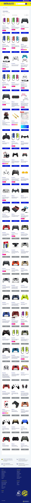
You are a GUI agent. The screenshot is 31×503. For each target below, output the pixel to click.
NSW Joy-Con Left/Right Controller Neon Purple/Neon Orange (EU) (5, 28)
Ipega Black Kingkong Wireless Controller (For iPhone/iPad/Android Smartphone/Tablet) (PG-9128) (6, 123)
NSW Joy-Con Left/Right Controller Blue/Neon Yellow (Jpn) (5, 46)
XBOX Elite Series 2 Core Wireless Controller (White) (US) (15, 394)
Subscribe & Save (26, 0)
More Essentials (19, 473)
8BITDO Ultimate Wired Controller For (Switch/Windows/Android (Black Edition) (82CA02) (5, 66)
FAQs (2, 485)
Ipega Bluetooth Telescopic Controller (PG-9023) (15, 197)
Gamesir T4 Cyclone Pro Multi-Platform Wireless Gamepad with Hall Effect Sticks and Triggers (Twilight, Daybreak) (25, 104)
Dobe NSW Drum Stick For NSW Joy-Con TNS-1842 (15, 123)
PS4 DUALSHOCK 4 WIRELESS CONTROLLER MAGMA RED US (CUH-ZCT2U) (15, 375)
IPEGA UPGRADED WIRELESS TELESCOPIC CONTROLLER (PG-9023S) (24, 144)
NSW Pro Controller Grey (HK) (6, 103)
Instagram (18, 484)
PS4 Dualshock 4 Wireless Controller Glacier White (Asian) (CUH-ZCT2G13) (15, 287)
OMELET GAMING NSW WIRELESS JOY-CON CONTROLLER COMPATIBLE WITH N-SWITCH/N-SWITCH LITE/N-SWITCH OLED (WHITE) (6, 376)
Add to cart (6, 90)
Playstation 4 (3, 474)
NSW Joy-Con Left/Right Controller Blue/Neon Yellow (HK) (15, 144)
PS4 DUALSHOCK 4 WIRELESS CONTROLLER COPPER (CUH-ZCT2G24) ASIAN (25, 411)
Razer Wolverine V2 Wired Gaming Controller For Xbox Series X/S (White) (5, 180)
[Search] (26, 4)
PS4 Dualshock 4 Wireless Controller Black (5, 304)
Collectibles (18, 472)
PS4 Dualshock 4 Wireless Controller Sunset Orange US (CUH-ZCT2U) (15, 270)
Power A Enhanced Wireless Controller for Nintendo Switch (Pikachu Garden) (24, 123)
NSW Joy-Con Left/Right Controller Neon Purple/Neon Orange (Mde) (24, 322)
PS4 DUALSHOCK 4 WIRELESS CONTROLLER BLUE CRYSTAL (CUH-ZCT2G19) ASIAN (15, 357)
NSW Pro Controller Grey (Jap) (24, 27)
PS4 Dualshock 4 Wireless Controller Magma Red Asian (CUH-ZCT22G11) (5, 235)
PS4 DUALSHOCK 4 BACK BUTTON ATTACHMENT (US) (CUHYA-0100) (15, 252)
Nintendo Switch (4, 471)
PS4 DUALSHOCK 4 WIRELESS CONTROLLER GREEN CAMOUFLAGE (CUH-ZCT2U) (25, 340)
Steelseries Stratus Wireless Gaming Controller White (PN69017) (5, 198)
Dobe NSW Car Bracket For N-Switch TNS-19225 (6, 411)
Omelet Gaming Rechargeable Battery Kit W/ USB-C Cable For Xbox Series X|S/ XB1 (25, 180)
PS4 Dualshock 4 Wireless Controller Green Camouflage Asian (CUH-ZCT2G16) (24, 235)
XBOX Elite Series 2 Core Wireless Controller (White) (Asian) (5, 429)
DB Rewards (18, 478)
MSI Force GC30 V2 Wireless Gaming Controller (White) (15, 65)
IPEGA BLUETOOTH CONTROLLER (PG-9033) (15, 445)
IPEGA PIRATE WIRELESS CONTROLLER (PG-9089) (5, 445)
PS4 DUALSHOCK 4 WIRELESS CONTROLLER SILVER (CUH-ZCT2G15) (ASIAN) (25, 252)
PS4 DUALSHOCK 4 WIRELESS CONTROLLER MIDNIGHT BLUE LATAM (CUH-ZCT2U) (15, 305)
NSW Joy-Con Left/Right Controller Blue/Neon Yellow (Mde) (5, 85)
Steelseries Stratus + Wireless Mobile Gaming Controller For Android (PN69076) (24, 216)
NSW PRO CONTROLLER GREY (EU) (15, 234)
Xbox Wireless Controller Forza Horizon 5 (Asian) (25, 374)
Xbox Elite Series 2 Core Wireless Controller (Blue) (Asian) (24, 429)
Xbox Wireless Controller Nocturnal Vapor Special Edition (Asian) (25, 446)
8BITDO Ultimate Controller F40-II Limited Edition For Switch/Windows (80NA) (15, 322)
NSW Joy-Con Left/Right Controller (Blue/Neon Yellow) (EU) (6, 252)
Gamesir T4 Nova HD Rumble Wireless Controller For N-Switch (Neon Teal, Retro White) (24, 66)
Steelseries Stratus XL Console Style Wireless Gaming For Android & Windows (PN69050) (15, 180)
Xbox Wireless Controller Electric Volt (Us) (24, 304)
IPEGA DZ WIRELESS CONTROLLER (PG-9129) (15, 411)
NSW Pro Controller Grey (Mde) (6, 269)
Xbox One (3, 477)
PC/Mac (3, 478)
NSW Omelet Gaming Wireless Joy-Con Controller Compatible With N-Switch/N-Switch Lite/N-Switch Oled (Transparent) (25, 394)
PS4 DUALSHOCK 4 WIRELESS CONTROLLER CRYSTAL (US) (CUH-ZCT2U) (6, 287)
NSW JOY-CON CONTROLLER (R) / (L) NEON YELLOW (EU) (24, 357)
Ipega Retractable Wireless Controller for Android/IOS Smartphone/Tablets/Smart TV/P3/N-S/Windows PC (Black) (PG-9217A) (15, 105)
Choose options (25, 109)
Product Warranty (4, 484)
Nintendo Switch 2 (4, 472)
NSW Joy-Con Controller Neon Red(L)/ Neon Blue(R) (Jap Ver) (15, 46)
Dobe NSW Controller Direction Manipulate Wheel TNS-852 (6, 161)
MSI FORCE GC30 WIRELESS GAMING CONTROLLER (6, 339)
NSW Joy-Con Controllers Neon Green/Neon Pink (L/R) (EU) (15, 28)
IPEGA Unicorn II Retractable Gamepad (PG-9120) (24, 197)
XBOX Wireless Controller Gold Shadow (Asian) (15, 428)
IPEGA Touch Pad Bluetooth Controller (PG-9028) (24, 161)
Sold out (6, 238)
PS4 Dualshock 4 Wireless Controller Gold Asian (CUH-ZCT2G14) (24, 270)
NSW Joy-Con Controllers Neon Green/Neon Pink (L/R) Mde (15, 84)
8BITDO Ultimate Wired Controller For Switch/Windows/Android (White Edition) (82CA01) (24, 85)
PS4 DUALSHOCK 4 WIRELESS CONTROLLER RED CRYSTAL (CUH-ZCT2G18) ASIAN (6, 394)
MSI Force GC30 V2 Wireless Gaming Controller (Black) (24, 287)
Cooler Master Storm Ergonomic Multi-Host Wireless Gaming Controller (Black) (6, 216)
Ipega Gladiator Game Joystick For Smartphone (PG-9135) (15, 216)
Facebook (18, 482)
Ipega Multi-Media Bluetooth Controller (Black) (5, 143)
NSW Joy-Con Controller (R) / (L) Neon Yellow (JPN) (15, 339)
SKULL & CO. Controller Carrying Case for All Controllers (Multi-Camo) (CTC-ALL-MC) (25, 47)
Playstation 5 (3, 473)
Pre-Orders (18, 474)
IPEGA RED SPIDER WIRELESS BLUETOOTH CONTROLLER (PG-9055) (15, 162)
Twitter (17, 483)
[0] (30, 3)
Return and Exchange (4, 482)
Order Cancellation (4, 483)
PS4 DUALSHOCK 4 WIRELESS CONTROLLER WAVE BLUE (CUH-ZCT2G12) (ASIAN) (6, 322)
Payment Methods (19, 477)
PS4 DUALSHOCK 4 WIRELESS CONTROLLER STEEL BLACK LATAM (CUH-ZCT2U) (6, 357)
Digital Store (18, 471)
